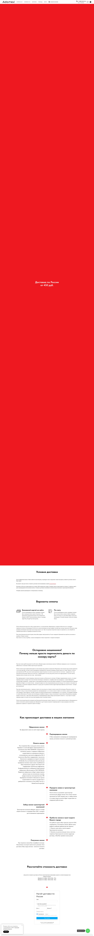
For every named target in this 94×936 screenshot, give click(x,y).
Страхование (41, 914)
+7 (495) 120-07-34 (82, 1)
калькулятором (52, 583)
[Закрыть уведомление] (22, 925)
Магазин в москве (54, 1)
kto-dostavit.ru (50, 923)
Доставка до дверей (42, 903)
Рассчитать (47, 918)
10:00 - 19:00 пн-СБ (81, 2)
